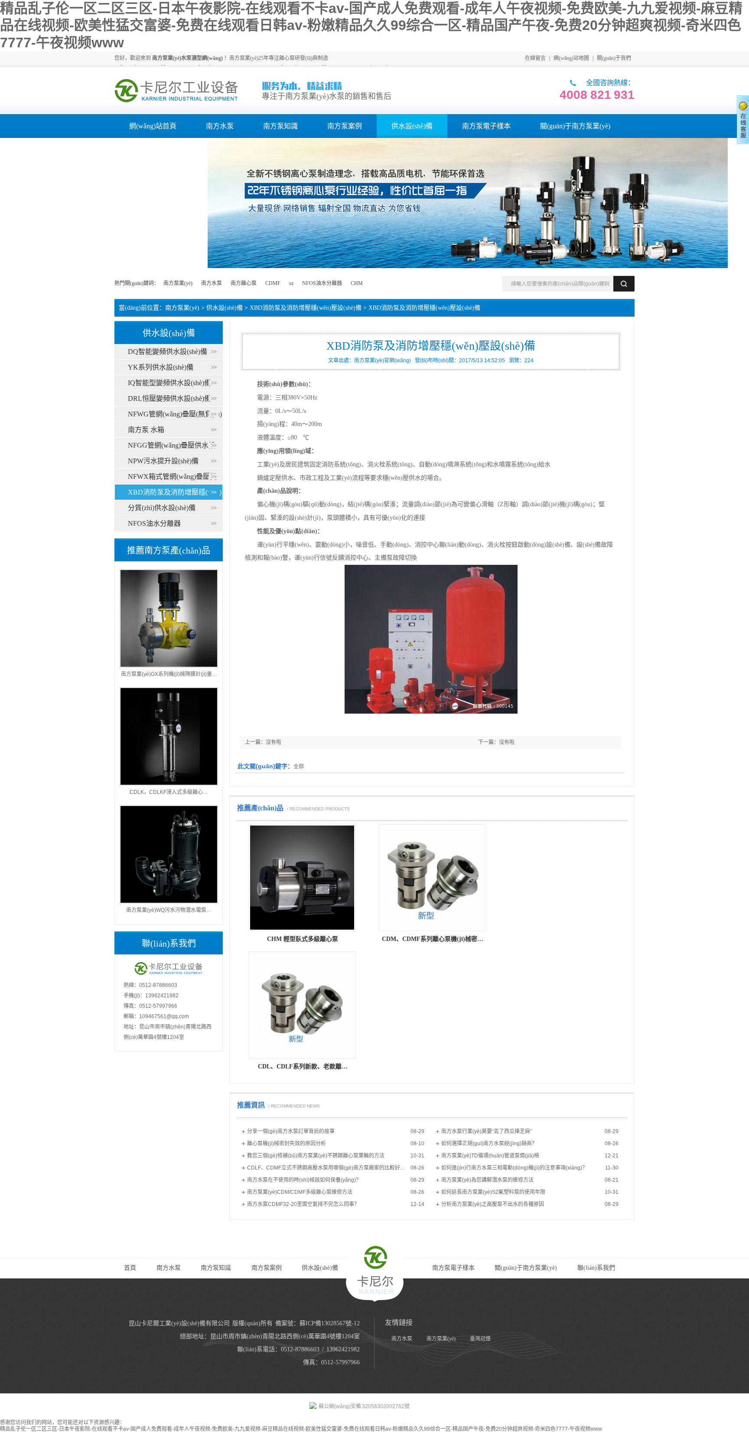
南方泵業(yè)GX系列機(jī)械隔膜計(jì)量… (169, 674)
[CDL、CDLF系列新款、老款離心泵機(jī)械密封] (302, 1057)
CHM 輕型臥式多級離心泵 (302, 939)
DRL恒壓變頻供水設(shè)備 (169, 398)
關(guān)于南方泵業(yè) (526, 1268)
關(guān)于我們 (614, 58)
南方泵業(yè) (177, 283)
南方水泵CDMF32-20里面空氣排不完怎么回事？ (303, 1204)
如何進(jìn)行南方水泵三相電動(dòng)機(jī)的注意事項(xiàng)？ (514, 1168)
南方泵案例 (266, 1268)
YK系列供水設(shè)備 (160, 367)
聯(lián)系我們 (596, 1268)
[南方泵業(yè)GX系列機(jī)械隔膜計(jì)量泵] (169, 666)
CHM (357, 283)
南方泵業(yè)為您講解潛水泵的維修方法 (487, 1180)
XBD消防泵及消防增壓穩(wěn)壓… (215, 492)
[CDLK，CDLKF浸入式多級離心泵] (169, 784)
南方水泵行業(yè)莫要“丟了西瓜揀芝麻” (486, 1131)
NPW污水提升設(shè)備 (163, 461)
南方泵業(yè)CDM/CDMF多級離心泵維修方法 (299, 1192)
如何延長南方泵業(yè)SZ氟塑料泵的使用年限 (493, 1192)
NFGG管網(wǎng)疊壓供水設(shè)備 (215, 445)
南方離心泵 (244, 283)
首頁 (130, 1268)
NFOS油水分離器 (322, 283)
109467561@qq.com (164, 1016)
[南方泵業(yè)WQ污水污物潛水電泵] (169, 902)
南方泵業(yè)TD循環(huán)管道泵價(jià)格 (490, 1156)
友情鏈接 (399, 1322)
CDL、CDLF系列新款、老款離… (303, 1066)
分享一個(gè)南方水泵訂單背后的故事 (291, 1131)
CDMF (272, 283)
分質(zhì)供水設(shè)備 (161, 507)
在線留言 (535, 58)
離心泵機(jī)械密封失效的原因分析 (286, 1143)
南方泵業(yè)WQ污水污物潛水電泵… (169, 910)
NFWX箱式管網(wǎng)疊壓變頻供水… (215, 476)
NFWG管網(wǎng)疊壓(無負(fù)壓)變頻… (215, 414)
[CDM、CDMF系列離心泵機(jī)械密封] (432, 930)
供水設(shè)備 (224, 308)
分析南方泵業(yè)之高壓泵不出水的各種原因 (492, 1204)
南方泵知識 (216, 1268)
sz (291, 283)
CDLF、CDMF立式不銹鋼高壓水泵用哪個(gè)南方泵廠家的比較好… (326, 1168)
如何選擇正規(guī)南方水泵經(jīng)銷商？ (489, 1143)
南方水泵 (211, 283)
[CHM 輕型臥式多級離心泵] (302, 930)
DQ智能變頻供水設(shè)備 (167, 351)
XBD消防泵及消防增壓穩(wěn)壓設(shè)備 (305, 308)
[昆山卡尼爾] (176, 91)
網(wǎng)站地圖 (571, 58)
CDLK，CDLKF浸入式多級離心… (169, 792)
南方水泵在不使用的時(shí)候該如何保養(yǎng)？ (304, 1180)
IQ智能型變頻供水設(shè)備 (169, 383)
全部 (298, 767)
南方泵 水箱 (146, 429)
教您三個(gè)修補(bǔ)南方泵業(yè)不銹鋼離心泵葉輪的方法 (315, 1156)
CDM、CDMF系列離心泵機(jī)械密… (432, 939)
